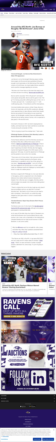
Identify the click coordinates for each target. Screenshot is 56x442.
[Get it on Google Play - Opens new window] (32, 407)
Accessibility (28, 421)
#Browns (20, 227)
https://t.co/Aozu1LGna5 (19, 232)
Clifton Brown (19, 33)
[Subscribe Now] (28, 308)
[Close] (53, 429)
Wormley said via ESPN (24, 163)
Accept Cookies (37, 439)
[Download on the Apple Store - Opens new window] (23, 406)
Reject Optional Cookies (48, 439)
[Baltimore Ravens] (28, 412)
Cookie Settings (4, 439)
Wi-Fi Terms (28, 426)
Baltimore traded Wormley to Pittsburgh (27, 144)
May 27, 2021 (39, 234)
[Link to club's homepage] (2, 9)
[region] (28, 435)
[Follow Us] (28, 379)
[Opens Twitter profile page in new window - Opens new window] (17, 36)
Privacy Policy (28, 419)
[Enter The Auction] (28, 356)
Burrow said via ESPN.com (36, 92)
